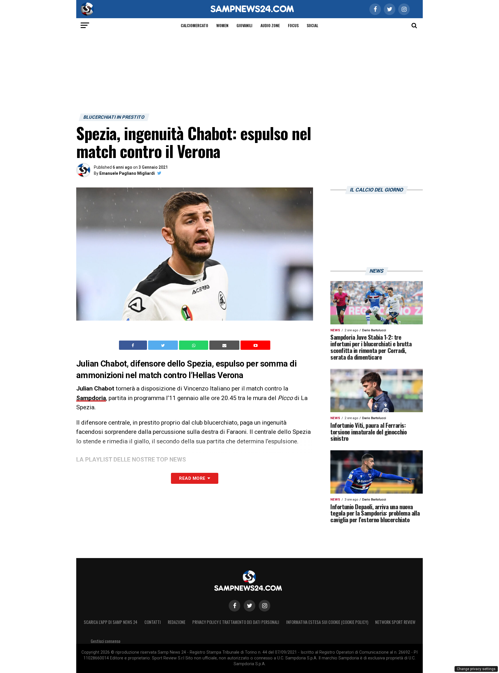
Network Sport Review (395, 622)
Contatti (152, 622)
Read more (192, 478)
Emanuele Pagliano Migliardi (127, 173)
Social (312, 25)
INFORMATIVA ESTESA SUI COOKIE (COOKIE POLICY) (327, 622)
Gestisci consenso (105, 641)
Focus (293, 25)
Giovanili (244, 25)
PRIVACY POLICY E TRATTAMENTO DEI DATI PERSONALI (235, 622)
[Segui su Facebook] (234, 605)
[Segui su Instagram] (264, 605)
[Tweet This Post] (163, 345)
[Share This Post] (194, 345)
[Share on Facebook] (133, 345)
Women (222, 25)
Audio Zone (270, 25)
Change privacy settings (476, 669)
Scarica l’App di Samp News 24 (110, 622)
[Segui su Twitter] (249, 605)
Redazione (176, 622)
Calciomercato (194, 25)
